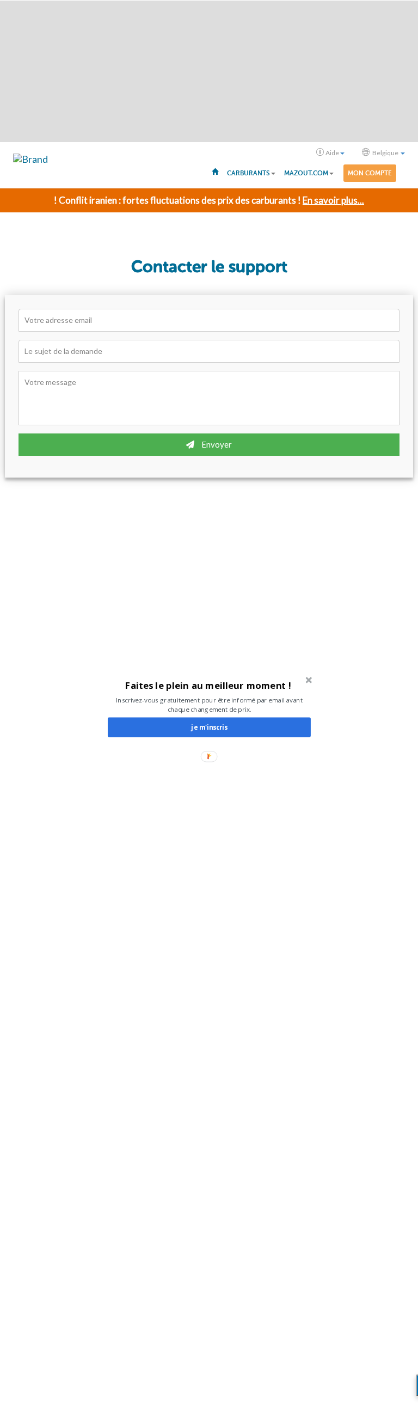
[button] (208, 685)
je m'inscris (209, 727)
